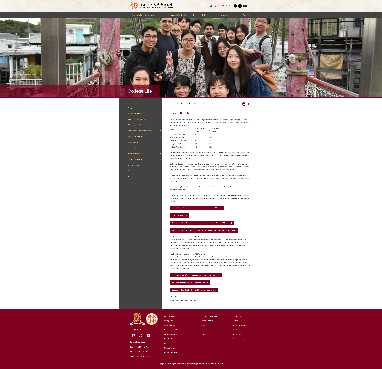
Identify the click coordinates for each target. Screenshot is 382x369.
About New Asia (169, 316)
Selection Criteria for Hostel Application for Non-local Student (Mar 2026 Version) (203, 230)
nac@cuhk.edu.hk (143, 356)
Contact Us (237, 316)
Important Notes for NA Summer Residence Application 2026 (195, 275)
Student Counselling (135, 159)
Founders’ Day (133, 142)
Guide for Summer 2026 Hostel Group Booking (190, 282)
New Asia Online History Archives (176, 339)
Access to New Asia (240, 325)
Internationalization (170, 352)
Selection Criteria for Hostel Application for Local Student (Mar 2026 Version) (202, 223)
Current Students (177, 14)
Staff (203, 14)
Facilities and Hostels (135, 113)
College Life (179, 104)
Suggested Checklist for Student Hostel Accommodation (194, 290)
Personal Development (136, 136)
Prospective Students (143, 14)
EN (223, 6)
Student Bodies (133, 171)
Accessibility (237, 334)
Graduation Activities (135, 154)
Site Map (236, 321)
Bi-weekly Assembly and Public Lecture (141, 125)
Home (172, 104)
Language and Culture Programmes (140, 131)
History (166, 343)
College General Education (137, 119)
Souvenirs (131, 177)
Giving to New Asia (170, 334)
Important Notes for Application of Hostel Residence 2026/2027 (197, 208)
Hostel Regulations (179, 215)
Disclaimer (237, 330)
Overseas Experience (135, 165)
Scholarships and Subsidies (137, 148)
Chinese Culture (169, 325)
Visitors (246, 14)
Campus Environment (135, 108)
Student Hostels (207, 104)
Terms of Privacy (239, 339)
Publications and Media (172, 330)
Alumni (224, 14)
